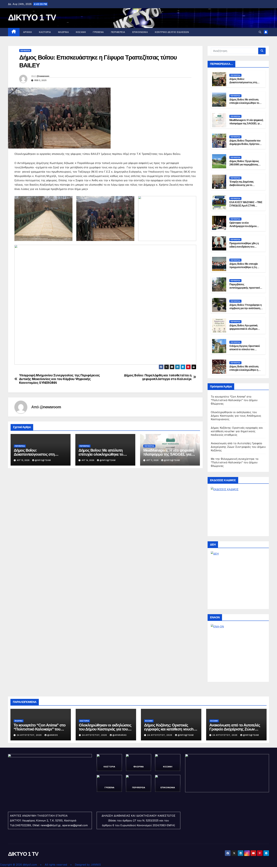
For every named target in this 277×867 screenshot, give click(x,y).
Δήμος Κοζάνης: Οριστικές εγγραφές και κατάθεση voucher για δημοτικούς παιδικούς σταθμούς (237, 431)
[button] (260, 32)
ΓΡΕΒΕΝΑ (98, 32)
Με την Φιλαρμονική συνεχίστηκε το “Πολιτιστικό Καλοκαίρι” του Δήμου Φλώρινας (235, 462)
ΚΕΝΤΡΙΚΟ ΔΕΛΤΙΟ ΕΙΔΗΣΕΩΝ (172, 32)
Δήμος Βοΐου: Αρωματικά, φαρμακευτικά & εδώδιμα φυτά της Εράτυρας (243, 329)
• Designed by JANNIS (85, 864)
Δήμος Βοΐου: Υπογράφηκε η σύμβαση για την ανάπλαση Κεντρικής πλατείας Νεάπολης (246, 308)
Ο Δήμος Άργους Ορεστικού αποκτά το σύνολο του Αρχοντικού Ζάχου (244, 349)
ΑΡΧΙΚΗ (27, 32)
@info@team (43, 460)
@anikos (52, 735)
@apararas (120, 735)
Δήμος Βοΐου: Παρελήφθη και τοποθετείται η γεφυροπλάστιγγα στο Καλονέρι (158, 377)
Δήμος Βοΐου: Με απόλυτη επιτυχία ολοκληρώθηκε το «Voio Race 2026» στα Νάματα (103, 454)
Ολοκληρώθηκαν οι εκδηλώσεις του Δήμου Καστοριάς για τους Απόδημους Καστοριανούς (236, 416)
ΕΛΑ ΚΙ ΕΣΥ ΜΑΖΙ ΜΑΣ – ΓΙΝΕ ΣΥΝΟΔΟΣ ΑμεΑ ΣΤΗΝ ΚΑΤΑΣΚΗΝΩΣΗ (245, 205)
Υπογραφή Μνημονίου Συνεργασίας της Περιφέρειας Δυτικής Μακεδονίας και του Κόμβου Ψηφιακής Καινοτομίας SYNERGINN (59, 379)
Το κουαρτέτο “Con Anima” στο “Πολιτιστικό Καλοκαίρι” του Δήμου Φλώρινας (234, 400)
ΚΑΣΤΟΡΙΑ (45, 32)
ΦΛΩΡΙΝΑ (63, 32)
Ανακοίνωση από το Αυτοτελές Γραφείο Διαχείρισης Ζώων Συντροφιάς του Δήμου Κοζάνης (238, 447)
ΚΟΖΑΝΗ (81, 32)
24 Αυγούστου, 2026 (29, 735)
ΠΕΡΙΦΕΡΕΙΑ (118, 32)
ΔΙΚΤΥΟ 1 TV (32, 17)
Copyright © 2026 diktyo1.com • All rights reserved (35, 864)
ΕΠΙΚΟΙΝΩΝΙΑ (140, 32)
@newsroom (43, 76)
